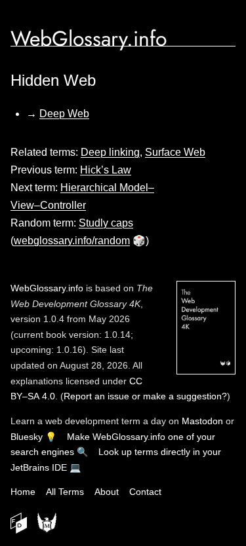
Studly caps (106, 222)
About (106, 491)
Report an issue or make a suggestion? (145, 396)
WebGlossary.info (88, 39)
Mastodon (202, 421)
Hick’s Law (105, 169)
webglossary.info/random (72, 240)
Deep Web (64, 113)
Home (22, 491)
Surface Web (175, 152)
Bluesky (26, 436)
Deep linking (110, 152)
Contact (145, 491)
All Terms (65, 491)
